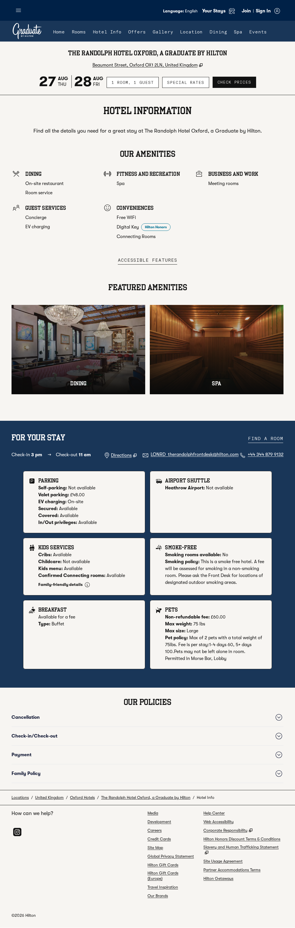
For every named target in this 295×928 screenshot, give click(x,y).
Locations (20, 797)
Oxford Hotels (82, 797)
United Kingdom (49, 797)
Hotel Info (205, 797)
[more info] (87, 584)
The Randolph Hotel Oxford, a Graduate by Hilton (145, 797)
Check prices (237, 82)
